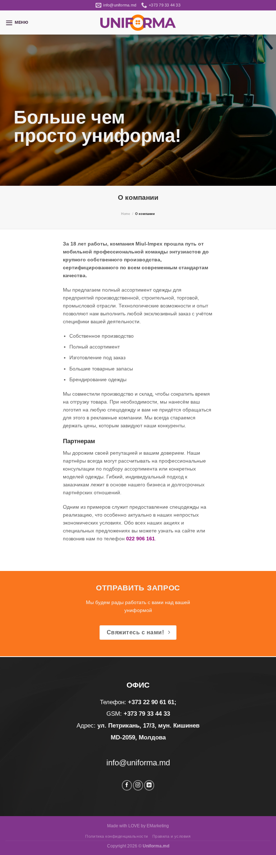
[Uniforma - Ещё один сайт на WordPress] (138, 22)
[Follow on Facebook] (127, 785)
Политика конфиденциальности (116, 836)
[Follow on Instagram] (138, 785)
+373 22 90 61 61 (151, 702)
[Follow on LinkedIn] (149, 785)
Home (125, 214)
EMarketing (158, 825)
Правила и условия (171, 836)
